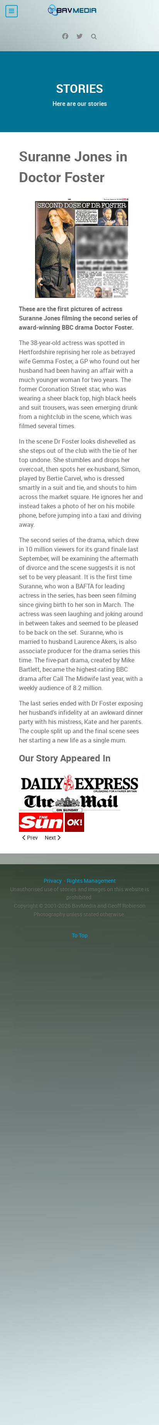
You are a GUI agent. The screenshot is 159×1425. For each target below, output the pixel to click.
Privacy (53, 880)
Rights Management (91, 880)
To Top (80, 935)
